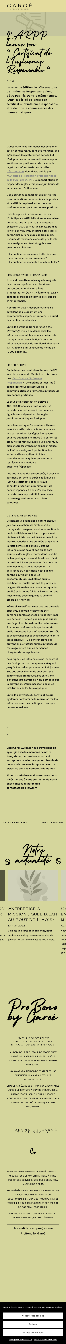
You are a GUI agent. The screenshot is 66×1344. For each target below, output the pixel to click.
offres (11, 1301)
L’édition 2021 (15, 171)
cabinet (12, 1292)
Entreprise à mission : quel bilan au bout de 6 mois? (32, 914)
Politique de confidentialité (20, 1339)
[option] (33, 908)
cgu (9, 1284)
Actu (10, 81)
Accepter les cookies (33, 1315)
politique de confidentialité (26, 1279)
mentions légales (18, 1275)
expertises (14, 1297)
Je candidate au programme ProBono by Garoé (33, 1231)
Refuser (33, 1324)
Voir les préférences (33, 1332)
